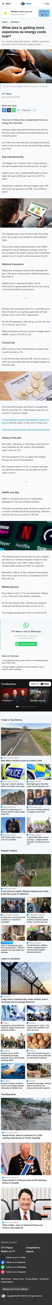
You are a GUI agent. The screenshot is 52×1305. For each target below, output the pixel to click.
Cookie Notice (7, 1282)
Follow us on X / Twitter (16, 1257)
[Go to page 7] (29, 706)
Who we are (6, 1279)
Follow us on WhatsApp (16, 1267)
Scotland (15, 22)
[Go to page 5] (25, 706)
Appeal (29, 1251)
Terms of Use (18, 1279)
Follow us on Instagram (16, 1272)
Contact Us (44, 1279)
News (4, 22)
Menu (8, 3)
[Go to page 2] (20, 706)
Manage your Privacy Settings (15, 1289)
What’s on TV (8, 1251)
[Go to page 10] (35, 706)
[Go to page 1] (17, 706)
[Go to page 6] (27, 706)
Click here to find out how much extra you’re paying (25, 429)
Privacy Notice (32, 1279)
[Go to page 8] (31, 706)
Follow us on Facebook (15, 1262)
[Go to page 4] (23, 706)
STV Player (7, 1247)
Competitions (33, 1247)
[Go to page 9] (33, 706)
